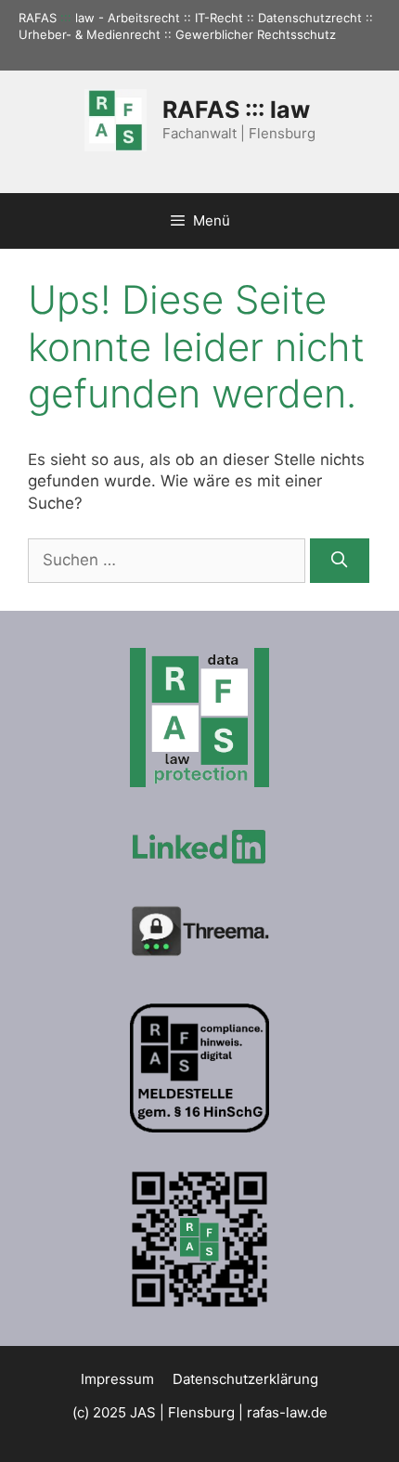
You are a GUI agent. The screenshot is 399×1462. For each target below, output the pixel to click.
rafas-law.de (287, 1412)
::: (65, 17)
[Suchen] (339, 560)
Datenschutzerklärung (245, 1379)
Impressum (117, 1379)
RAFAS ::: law (236, 109)
